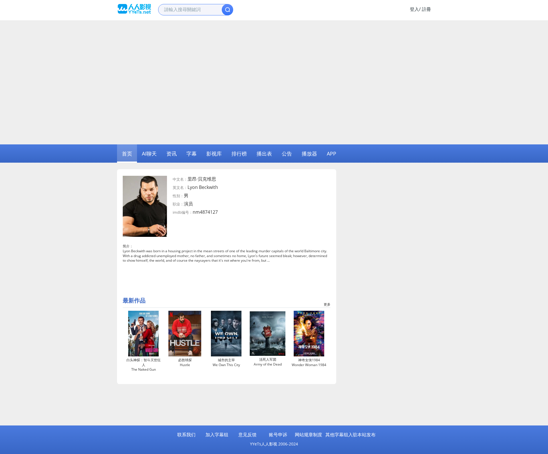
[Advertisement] (274, 63)
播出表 (264, 153)
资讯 (171, 153)
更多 (327, 304)
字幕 (191, 153)
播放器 (309, 153)
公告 (287, 153)
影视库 (214, 153)
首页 (127, 153)
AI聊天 (149, 153)
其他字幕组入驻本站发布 (350, 434)
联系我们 (186, 434)
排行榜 (239, 153)
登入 (414, 9)
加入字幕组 (217, 434)
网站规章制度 (308, 434)
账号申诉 (278, 434)
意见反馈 (247, 434)
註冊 (426, 9)
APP (331, 153)
